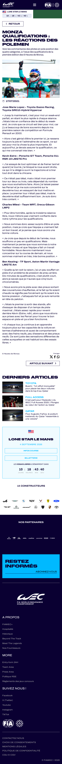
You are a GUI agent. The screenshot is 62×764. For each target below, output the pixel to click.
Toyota (30, 383)
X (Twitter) (7, 700)
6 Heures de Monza (10, 353)
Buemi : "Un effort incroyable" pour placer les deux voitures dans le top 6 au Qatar (40, 388)
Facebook (7, 695)
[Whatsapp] (58, 357)
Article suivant (41, 363)
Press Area (8, 671)
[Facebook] (54, 357)
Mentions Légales (14, 746)
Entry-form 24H (10, 662)
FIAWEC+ (7, 624)
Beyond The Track (11, 638)
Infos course (31, 450)
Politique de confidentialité (21, 750)
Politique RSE (9, 676)
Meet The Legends (12, 643)
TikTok (5, 714)
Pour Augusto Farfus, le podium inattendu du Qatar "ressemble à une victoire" (42, 416)
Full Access (34, 397)
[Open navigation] (34, 5)
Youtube (6, 705)
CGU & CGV (8, 754)
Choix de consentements (19, 742)
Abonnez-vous (46, 571)
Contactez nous (13, 738)
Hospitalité (7, 629)
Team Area (8, 667)
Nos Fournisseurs (11, 648)
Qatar (29, 411)
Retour (14, 24)
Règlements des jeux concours (18, 681)
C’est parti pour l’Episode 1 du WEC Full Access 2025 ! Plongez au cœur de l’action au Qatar (42, 402)
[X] (51, 357)
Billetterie (31, 458)
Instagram (7, 709)
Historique (7, 633)
